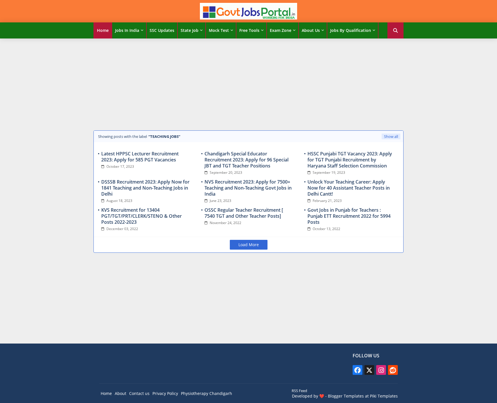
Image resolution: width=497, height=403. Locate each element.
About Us (311, 30)
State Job (189, 30)
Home (103, 30)
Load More (248, 244)
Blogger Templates (346, 396)
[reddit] (393, 370)
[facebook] (357, 370)
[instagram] (381, 370)
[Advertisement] (248, 83)
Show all (391, 136)
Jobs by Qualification (350, 30)
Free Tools (249, 30)
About (120, 393)
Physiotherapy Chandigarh (206, 393)
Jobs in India (127, 30)
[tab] (102, 30)
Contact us (139, 393)
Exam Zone (280, 30)
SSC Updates (162, 30)
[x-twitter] (369, 370)
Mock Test (219, 30)
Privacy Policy (165, 393)
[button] (395, 30)
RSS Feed (299, 390)
